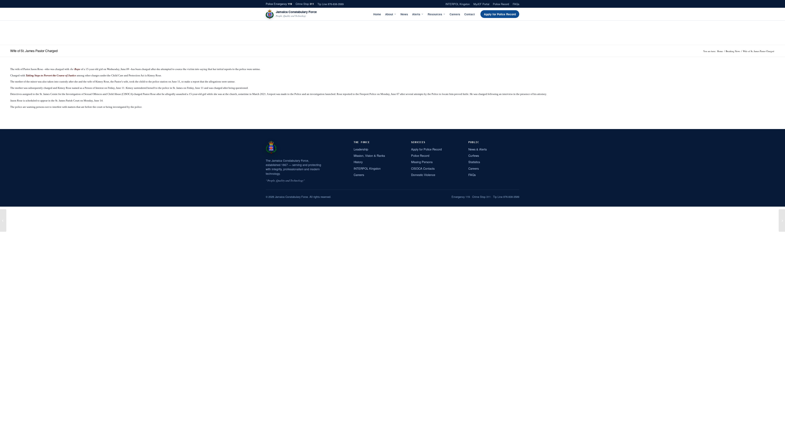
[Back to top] (776, 436)
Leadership (361, 149)
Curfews (473, 155)
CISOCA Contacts (423, 168)
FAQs (516, 4)
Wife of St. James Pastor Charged (33, 50)
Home (377, 14)
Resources (435, 14)
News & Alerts (477, 149)
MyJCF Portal (481, 4)
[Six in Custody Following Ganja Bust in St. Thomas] (782, 220)
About (389, 14)
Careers (455, 14)
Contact (469, 14)
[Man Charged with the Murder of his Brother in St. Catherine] (3, 220)
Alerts (416, 14)
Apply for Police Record (500, 14)
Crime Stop (305, 4)
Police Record (501, 4)
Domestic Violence (423, 175)
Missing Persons (422, 162)
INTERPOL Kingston (457, 4)
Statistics (474, 162)
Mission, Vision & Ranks (369, 155)
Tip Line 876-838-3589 (330, 4)
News (404, 14)
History (358, 162)
